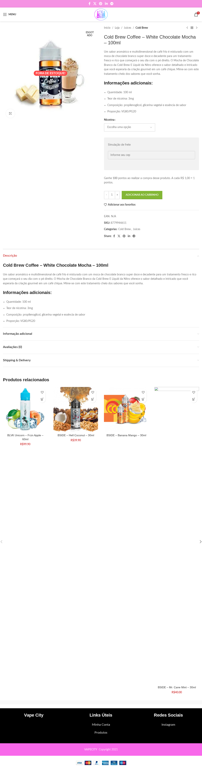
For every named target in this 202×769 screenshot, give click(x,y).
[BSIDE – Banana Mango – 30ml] (126, 409)
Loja (117, 28)
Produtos (100, 732)
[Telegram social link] (112, 4)
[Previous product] (187, 28)
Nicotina (109, 120)
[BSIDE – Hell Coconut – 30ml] (75, 409)
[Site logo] (101, 14)
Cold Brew (142, 28)
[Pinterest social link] (101, 4)
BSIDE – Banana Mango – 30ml (126, 435)
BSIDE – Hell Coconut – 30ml (76, 435)
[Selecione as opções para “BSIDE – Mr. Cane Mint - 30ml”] (193, 399)
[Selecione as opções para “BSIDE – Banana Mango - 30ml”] (143, 399)
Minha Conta (101, 724)
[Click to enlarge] (10, 113)
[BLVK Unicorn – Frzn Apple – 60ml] (25, 409)
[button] (42, 399)
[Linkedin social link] (106, 4)
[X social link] (95, 4)
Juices (127, 28)
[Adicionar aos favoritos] (42, 392)
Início (107, 28)
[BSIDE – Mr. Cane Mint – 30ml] (176, 535)
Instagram (168, 724)
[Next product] (196, 28)
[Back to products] (192, 28)
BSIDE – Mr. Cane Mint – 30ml (177, 687)
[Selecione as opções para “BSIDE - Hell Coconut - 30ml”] (92, 399)
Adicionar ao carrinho (142, 195)
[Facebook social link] (89, 4)
